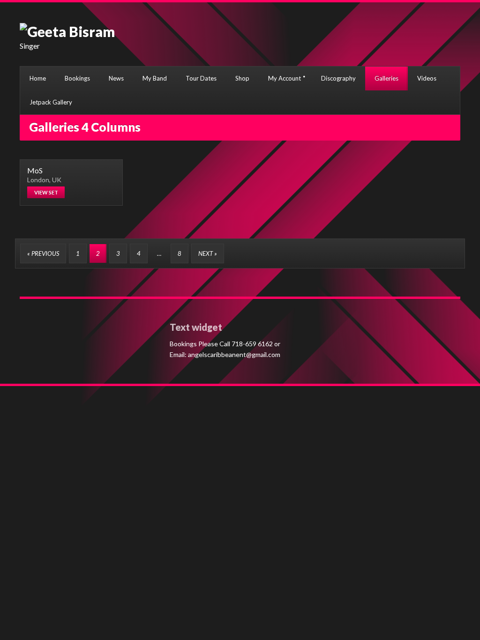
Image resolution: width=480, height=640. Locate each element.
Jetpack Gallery (51, 102)
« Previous (43, 253)
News (116, 78)
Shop (242, 78)
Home (38, 78)
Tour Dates (201, 78)
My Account (284, 78)
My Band (154, 78)
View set (46, 192)
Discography (338, 78)
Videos (426, 78)
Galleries (386, 78)
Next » (207, 253)
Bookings (77, 78)
